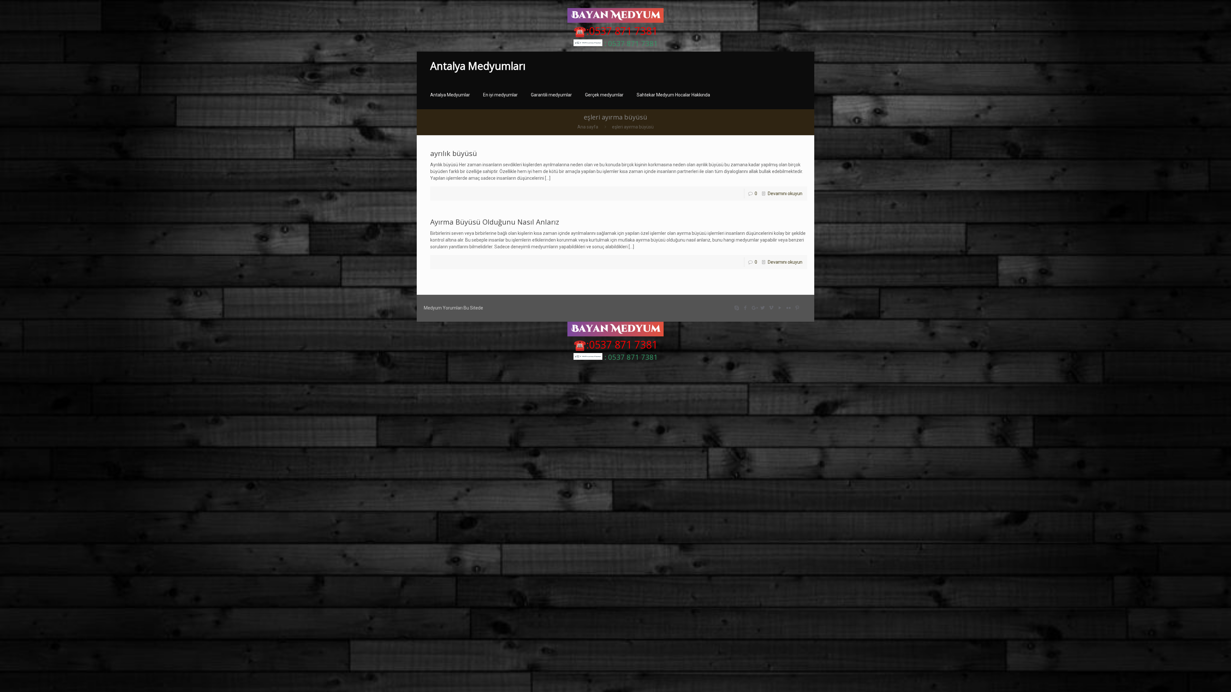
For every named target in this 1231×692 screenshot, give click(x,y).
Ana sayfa (587, 126)
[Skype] (736, 308)
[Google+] (754, 308)
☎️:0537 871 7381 (615, 31)
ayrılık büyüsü (453, 153)
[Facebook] (745, 308)
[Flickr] (788, 308)
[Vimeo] (771, 308)
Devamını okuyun (785, 193)
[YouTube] (780, 308)
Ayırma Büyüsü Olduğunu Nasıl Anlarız (494, 222)
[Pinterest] (797, 308)
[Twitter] (762, 308)
